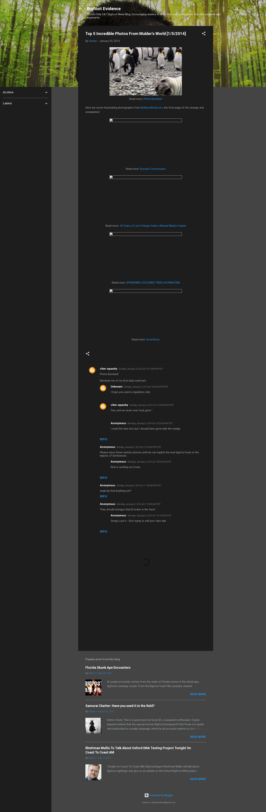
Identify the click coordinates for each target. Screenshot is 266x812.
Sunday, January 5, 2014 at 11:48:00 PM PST (139, 485)
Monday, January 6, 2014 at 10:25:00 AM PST (150, 423)
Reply (103, 439)
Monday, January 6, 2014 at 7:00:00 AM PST (149, 461)
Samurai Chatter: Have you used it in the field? (120, 706)
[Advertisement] (227, 80)
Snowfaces (153, 339)
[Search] (237, 9)
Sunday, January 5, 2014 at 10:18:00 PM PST (139, 447)
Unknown (117, 386)
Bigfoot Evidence (104, 8)
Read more (198, 694)
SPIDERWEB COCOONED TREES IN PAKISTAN (153, 282)
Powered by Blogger (161, 795)
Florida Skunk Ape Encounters (107, 667)
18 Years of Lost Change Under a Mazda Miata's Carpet (153, 225)
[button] (204, 34)
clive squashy (108, 368)
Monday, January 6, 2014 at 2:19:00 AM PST (139, 504)
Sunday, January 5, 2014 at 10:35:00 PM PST (152, 405)
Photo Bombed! (152, 99)
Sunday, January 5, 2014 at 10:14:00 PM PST (141, 368)
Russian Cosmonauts (153, 168)
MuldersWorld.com (151, 107)
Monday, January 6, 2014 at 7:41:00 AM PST (149, 515)
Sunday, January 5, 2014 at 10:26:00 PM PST (146, 386)
